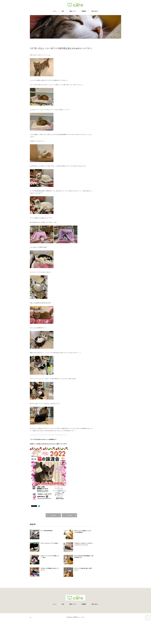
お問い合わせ (94, 11)
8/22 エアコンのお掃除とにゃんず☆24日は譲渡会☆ (82, 531)
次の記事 (69, 515)
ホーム (54, 11)
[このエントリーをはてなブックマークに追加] (39, 506)
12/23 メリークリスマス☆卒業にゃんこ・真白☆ (50, 556)
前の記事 (53, 515)
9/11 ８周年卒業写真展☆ (47, 530)
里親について (72, 11)
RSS (30, 617)
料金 (63, 11)
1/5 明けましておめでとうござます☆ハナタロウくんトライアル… (83, 544)
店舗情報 (83, 11)
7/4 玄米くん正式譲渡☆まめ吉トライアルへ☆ (50, 569)
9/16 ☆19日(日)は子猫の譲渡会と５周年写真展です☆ (83, 556)
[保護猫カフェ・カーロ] (75, 5)
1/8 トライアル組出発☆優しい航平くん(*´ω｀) (83, 569)
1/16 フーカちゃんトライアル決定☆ (49, 543)
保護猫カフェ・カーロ (78, 617)
